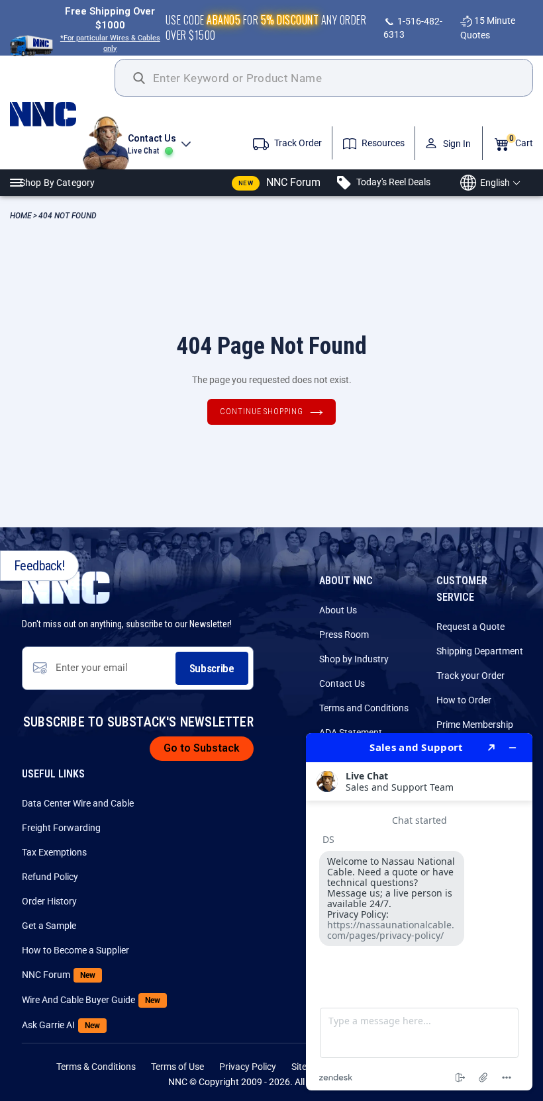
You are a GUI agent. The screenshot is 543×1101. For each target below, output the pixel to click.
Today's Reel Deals (392, 182)
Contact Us (342, 683)
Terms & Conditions (96, 1066)
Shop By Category (57, 182)
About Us (338, 610)
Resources (382, 143)
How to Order (463, 700)
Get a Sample (49, 925)
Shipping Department (478, 651)
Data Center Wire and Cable (64, 803)
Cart (521, 141)
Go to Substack (202, 748)
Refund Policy (50, 876)
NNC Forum (279, 182)
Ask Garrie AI (61, 1025)
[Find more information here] (419, 912)
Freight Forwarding (61, 827)
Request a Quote (470, 626)
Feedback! (39, 566)
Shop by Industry (354, 659)
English (495, 182)
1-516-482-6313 (412, 28)
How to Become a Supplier (64, 950)
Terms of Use (177, 1066)
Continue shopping (261, 411)
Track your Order (470, 675)
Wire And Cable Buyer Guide (64, 999)
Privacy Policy (247, 1066)
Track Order (297, 143)
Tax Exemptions (54, 852)
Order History (49, 901)
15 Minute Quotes (487, 27)
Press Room (344, 634)
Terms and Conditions (361, 708)
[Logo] (62, 114)
